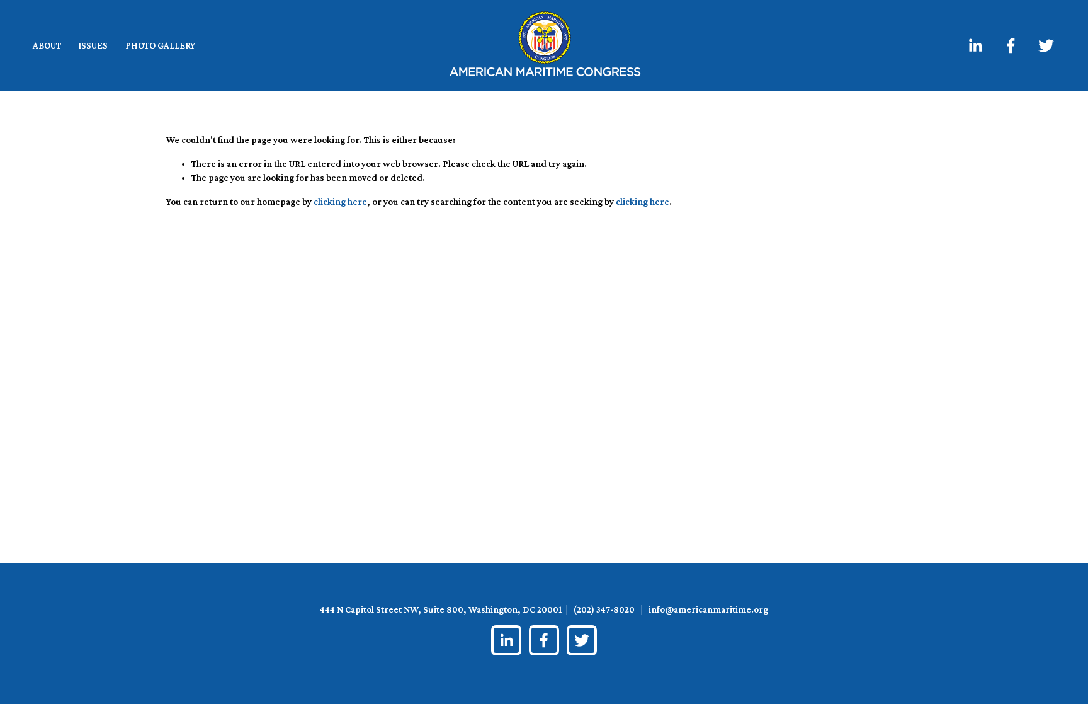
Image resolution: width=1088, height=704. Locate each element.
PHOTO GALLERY (160, 45)
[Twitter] (1046, 46)
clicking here (340, 202)
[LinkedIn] (975, 46)
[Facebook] (1011, 46)
